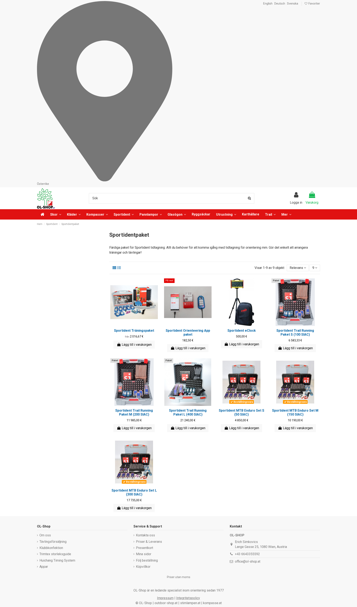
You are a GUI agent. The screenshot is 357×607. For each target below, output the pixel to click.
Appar (43, 567)
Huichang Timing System (57, 560)
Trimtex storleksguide (55, 554)
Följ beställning (147, 560)
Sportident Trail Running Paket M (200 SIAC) (134, 412)
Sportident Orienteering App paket (188, 332)
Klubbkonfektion (51, 548)
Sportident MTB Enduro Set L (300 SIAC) (134, 492)
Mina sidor (143, 554)
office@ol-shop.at (247, 561)
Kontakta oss (145, 535)
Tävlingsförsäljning (53, 542)
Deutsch (279, 3)
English (268, 3)
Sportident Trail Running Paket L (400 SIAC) (188, 412)
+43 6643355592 (247, 554)
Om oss (45, 535)
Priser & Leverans (149, 542)
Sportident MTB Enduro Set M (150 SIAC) (295, 412)
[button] (286, 214)
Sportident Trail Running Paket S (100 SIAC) (295, 332)
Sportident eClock (241, 331)
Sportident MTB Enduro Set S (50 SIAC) (241, 412)
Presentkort (144, 548)
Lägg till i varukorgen (137, 345)
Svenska (292, 3)
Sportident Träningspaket (134, 331)
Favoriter (314, 3)
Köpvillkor (143, 567)
